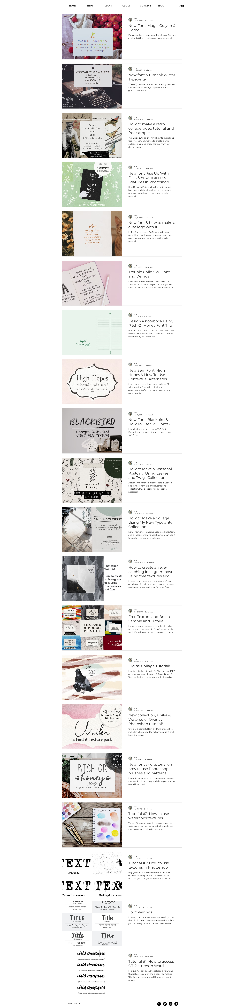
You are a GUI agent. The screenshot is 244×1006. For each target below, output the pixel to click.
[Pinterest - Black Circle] (159, 1004)
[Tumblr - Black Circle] (176, 1004)
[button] (181, 6)
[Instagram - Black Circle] (170, 1004)
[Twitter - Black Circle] (165, 1004)
